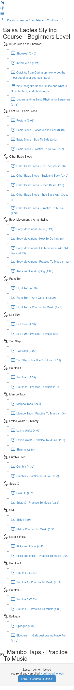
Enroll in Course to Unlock (37, 679)
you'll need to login (53, 673)
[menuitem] (2, 9)
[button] (2, 4)
